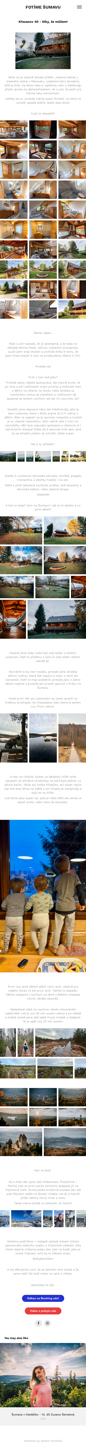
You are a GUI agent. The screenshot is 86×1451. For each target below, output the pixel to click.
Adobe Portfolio (51, 1441)
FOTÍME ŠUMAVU (43, 7)
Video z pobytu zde (43, 1310)
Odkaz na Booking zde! (43, 1298)
